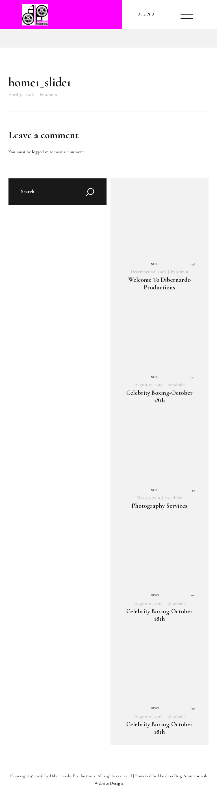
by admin (48, 94)
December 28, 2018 (148, 271)
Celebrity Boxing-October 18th (159, 396)
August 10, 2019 (148, 384)
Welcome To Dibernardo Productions (159, 283)
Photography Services (159, 505)
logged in (40, 152)
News (155, 264)
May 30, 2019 (148, 497)
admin (182, 271)
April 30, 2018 (21, 94)
